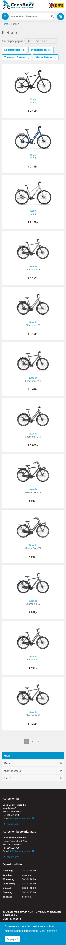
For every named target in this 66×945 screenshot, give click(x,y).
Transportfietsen (16, 57)
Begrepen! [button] (12, 939)
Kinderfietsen (45, 57)
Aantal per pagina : (13, 41)
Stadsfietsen (41, 50)
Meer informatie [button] (48, 930)
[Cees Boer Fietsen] (18, 5)
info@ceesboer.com (20, 818)
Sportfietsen (14, 50)
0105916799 (13, 824)
